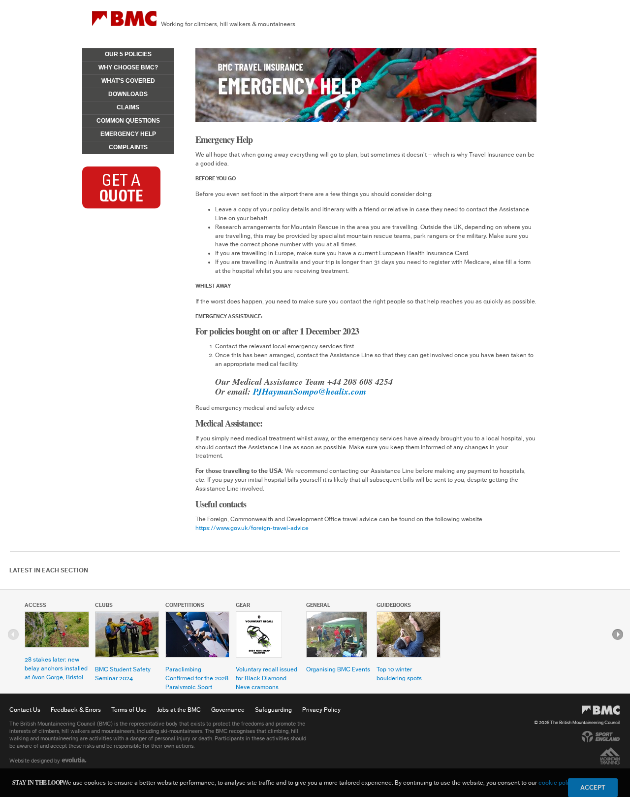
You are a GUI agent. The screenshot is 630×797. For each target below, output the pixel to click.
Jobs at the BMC (179, 709)
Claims (128, 107)
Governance (228, 709)
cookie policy (556, 782)
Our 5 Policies (128, 54)
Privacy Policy (321, 709)
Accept (592, 787)
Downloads (128, 94)
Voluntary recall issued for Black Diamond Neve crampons (266, 678)
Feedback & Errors (76, 709)
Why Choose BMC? (128, 67)
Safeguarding (273, 709)
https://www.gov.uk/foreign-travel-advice (252, 528)
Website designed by (35, 761)
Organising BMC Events (338, 669)
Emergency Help (128, 134)
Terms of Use (129, 709)
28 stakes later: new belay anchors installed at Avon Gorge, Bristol (56, 668)
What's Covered (128, 80)
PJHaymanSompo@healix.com (309, 391)
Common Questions (128, 120)
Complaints (128, 147)
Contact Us (24, 709)
